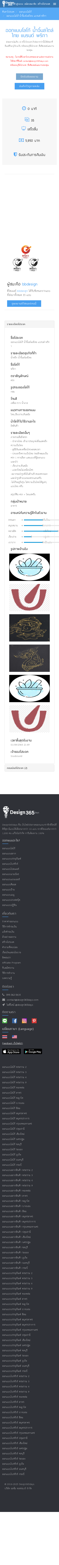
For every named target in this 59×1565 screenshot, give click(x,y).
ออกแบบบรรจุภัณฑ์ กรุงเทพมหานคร (20, 1330)
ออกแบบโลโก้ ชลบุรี (12, 1144)
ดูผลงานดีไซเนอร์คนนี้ (24, 304)
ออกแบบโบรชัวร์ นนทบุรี (14, 1469)
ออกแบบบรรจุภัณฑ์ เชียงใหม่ (16, 1340)
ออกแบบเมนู (8, 895)
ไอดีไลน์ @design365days (19, 1005)
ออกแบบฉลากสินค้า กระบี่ (15, 1268)
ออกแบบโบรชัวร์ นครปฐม (14, 1448)
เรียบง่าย (12, 536)
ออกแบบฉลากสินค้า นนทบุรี (16, 1263)
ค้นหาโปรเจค (8, 12)
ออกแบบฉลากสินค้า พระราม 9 (17, 1186)
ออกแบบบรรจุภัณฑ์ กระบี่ (15, 1371)
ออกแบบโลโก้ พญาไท (12, 1098)
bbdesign (30, 284)
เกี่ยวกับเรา (9, 913)
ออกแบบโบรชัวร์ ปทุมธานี (15, 1438)
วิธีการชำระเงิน (9, 927)
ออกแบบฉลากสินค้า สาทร (15, 1196)
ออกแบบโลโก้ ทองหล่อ (13, 1088)
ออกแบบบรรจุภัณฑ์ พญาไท (15, 1304)
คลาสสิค (12, 531)
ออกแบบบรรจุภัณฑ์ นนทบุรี (15, 1366)
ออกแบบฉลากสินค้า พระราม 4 (17, 1180)
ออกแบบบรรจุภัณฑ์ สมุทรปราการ (18, 1325)
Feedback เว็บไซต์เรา (12, 1043)
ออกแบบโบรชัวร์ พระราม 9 (15, 1392)
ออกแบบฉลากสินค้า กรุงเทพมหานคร (20, 1227)
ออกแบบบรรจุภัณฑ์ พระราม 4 (17, 1284)
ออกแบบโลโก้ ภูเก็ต (11, 1155)
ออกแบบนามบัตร (10, 874)
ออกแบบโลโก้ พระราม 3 (14, 1072)
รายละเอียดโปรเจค (16, 324)
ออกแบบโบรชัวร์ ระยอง (13, 1459)
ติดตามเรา (8, 1012)
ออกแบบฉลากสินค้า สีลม (14, 1211)
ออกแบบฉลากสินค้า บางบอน (16, 1206)
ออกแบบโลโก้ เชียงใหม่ (13, 1134)
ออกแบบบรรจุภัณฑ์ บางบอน (16, 1309)
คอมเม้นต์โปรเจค (17, 768)
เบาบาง (11, 542)
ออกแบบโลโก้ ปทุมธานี (13, 1129)
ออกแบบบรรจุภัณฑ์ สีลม (14, 1314)
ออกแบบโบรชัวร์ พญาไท (14, 1407)
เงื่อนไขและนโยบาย (11, 952)
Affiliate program (11, 963)
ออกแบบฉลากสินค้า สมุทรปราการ (19, 1222)
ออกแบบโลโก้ (25, 12)
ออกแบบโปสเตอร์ (10, 869)
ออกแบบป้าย (8, 890)
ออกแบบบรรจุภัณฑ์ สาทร (14, 1299)
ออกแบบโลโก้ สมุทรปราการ (15, 1119)
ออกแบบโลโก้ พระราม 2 (14, 1067)
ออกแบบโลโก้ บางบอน (13, 1103)
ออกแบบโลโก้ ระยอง (12, 1150)
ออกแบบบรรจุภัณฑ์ (11, 859)
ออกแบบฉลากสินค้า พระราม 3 (17, 1175)
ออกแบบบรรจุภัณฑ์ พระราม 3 (17, 1278)
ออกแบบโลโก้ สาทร (11, 1093)
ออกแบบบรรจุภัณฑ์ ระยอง (15, 1356)
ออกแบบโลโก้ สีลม (11, 1108)
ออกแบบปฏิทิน (9, 905)
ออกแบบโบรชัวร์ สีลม (12, 1418)
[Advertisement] (29, 208)
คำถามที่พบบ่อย (10, 947)
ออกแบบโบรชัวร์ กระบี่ (13, 1474)
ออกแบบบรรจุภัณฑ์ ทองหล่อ (16, 1294)
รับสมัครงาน (8, 968)
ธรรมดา (12, 520)
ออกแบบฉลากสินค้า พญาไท (15, 1201)
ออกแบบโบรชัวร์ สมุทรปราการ (17, 1428)
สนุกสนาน (13, 525)
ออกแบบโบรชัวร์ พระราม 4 (15, 1387)
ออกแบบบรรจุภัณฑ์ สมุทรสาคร (17, 1320)
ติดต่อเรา (6, 958)
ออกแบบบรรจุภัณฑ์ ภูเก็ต (14, 1361)
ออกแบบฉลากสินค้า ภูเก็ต (14, 1258)
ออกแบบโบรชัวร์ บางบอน (14, 1412)
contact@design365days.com (22, 1000)
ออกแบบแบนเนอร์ (11, 879)
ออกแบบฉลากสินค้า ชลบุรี (15, 1247)
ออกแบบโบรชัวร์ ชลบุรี (13, 1454)
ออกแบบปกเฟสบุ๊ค (11, 900)
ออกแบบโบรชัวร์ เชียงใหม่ (15, 1443)
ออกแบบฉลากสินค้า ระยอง (15, 1253)
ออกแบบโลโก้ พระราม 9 (14, 1083)
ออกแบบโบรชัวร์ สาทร (13, 1402)
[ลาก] (31, 537)
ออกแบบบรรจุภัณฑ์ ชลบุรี (15, 1351)
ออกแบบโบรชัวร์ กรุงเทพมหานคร (18, 1433)
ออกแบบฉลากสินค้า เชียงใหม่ (16, 1237)
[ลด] (22, 520)
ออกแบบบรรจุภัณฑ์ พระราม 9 (17, 1289)
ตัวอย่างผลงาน (9, 937)
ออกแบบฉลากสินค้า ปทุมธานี (16, 1232)
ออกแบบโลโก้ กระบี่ (12, 1165)
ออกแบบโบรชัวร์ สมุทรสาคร (16, 1423)
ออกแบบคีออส (9, 885)
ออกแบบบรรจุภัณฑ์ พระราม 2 (17, 1273)
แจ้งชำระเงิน (8, 932)
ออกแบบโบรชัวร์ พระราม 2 (15, 1376)
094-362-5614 (13, 995)
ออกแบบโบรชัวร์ (10, 864)
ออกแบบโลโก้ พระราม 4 (14, 1077)
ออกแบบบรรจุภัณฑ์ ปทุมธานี (16, 1335)
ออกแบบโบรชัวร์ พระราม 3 (15, 1381)
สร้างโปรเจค (8, 942)
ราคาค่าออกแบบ (10, 922)
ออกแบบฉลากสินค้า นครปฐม (16, 1242)
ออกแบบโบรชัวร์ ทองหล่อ (14, 1397)
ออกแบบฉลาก (9, 854)
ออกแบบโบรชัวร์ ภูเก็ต (13, 1464)
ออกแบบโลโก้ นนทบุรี (12, 1160)
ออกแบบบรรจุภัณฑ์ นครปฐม (16, 1345)
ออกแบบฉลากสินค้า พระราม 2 (17, 1170)
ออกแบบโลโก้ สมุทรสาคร (14, 1113)
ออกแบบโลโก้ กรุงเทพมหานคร (17, 1124)
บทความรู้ (7, 978)
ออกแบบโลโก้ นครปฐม (13, 1139)
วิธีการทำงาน (8, 973)
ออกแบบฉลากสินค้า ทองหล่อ (16, 1191)
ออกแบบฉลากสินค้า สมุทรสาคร (17, 1217)
